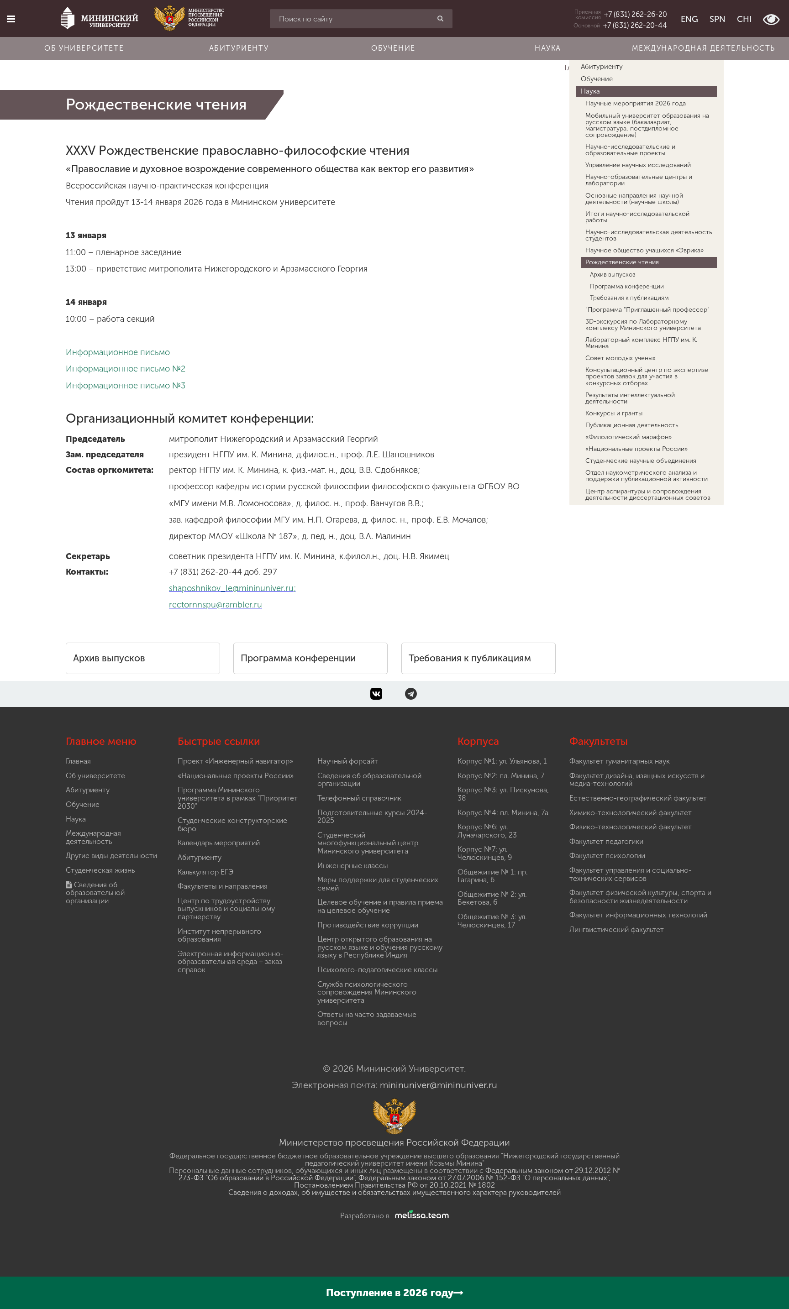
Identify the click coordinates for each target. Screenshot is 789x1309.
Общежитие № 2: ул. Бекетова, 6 (492, 898)
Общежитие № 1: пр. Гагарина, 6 (493, 876)
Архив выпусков (109, 658)
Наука (548, 48)
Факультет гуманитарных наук (619, 761)
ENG (689, 19)
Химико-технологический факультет (630, 812)
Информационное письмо (118, 352)
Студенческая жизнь (100, 870)
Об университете (84, 48)
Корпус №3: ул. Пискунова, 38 (503, 793)
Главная (78, 761)
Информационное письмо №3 (125, 386)
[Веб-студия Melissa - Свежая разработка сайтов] (420, 1215)
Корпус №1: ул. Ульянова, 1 (502, 761)
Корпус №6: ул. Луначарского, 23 (487, 830)
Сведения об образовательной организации (95, 892)
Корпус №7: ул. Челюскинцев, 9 (485, 853)
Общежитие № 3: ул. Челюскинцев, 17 (492, 920)
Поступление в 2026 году (389, 1293)
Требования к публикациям (470, 658)
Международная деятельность (703, 48)
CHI (744, 19)
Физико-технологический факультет (630, 826)
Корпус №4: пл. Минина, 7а (503, 812)
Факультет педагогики (606, 841)
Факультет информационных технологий (638, 915)
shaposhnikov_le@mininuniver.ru (231, 588)
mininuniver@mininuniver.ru (438, 1084)
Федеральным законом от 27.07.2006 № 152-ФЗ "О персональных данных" (483, 1177)
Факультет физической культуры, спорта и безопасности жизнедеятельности (640, 896)
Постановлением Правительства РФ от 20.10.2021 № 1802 (394, 1185)
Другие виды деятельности (111, 855)
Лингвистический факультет (616, 929)
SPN (718, 19)
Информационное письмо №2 (125, 369)
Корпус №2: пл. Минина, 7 (501, 775)
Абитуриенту (239, 48)
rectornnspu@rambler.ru (215, 605)
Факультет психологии (607, 855)
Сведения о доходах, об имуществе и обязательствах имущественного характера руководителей (394, 1192)
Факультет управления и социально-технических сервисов (630, 874)
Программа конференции (298, 658)
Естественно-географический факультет (638, 798)
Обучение (393, 48)
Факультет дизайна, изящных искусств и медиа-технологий (637, 779)
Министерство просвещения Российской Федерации (394, 1142)
